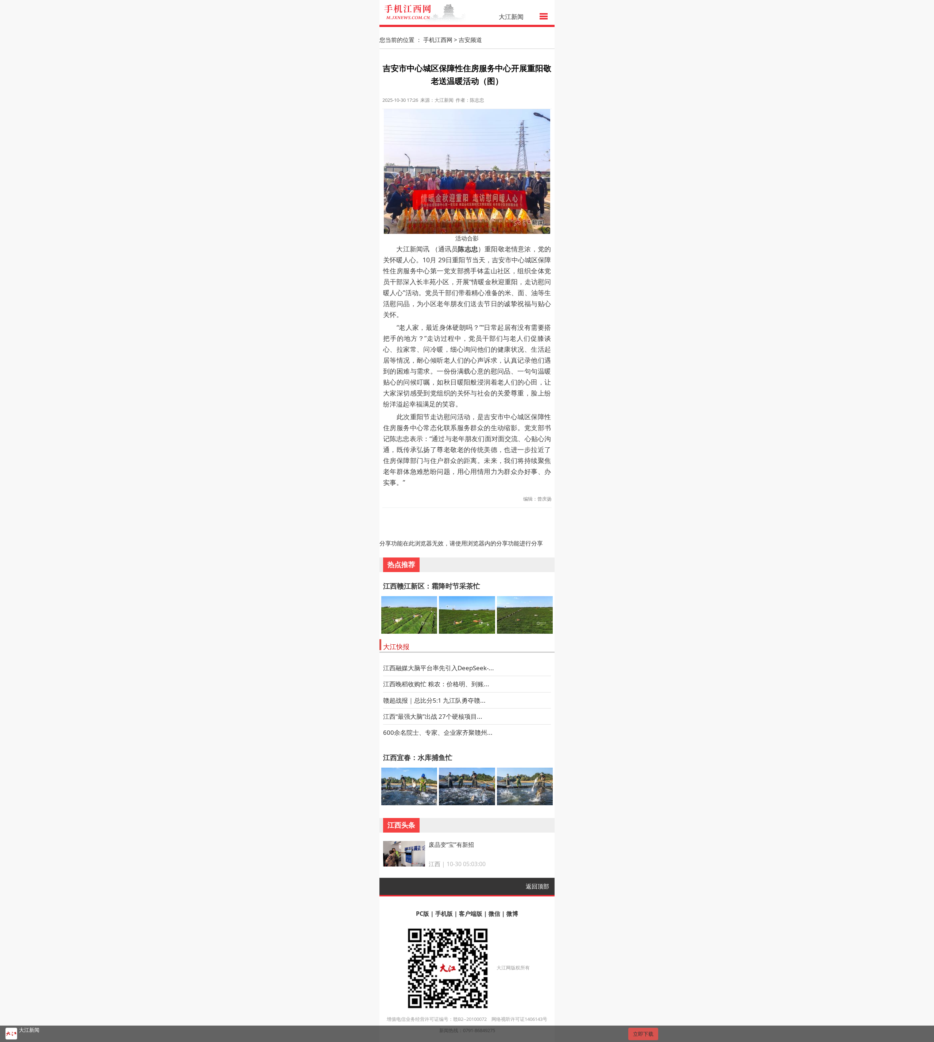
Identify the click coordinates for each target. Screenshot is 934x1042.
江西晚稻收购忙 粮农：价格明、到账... (436, 684)
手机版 (444, 914)
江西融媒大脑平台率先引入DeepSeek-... (438, 668)
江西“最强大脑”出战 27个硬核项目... (432, 716)
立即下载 (643, 1033)
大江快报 (396, 646)
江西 (434, 864)
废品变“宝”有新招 (451, 845)
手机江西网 (437, 40)
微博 (512, 914)
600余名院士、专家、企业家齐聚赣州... (438, 732)
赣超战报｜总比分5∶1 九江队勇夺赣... (434, 700)
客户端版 (470, 914)
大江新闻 (511, 16)
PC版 (422, 914)
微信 (494, 914)
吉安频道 (470, 40)
